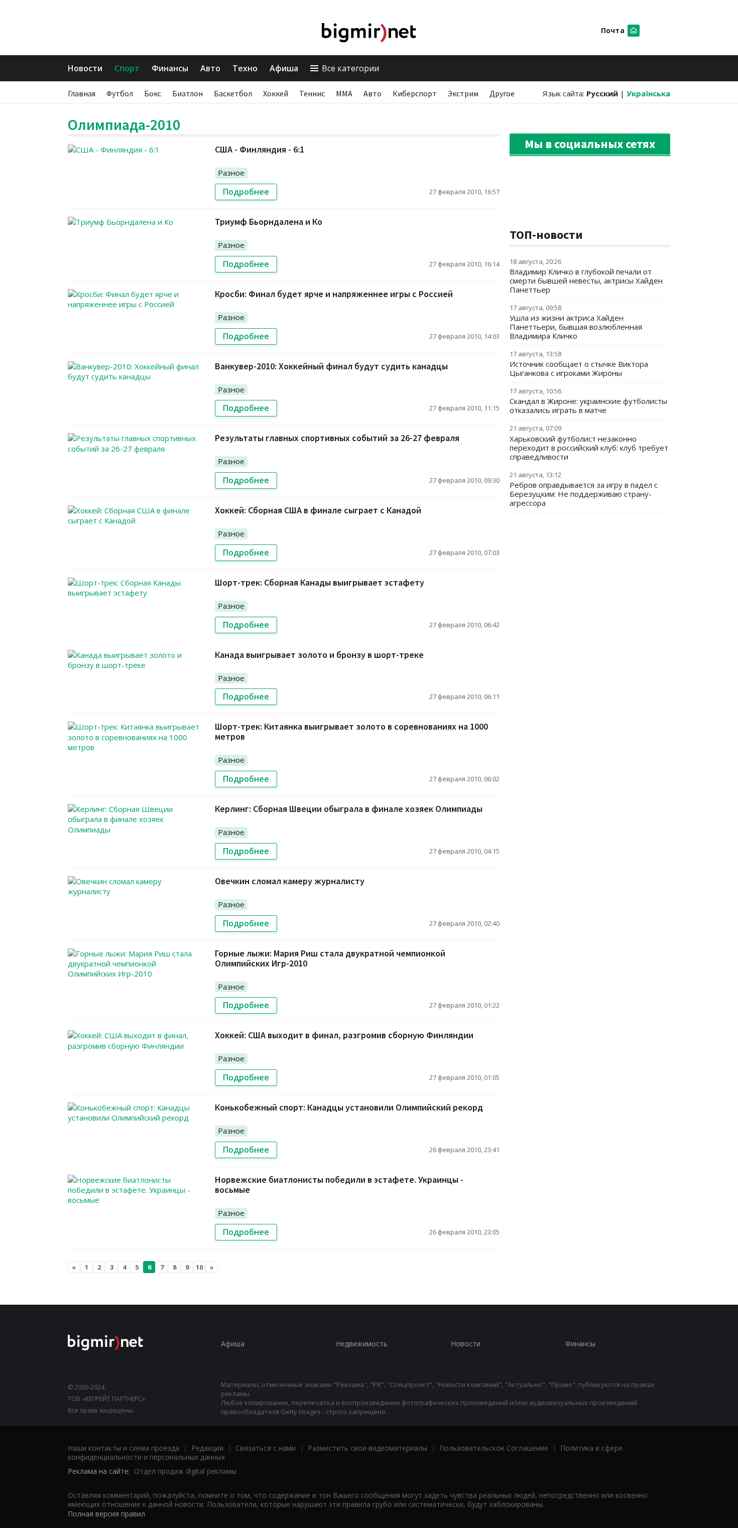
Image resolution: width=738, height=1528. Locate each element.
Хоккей (275, 93)
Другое (502, 93)
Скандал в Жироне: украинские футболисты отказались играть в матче (588, 405)
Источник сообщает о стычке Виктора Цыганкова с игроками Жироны (579, 368)
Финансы (170, 68)
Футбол (119, 93)
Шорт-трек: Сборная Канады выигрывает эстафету (319, 582)
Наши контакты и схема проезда (123, 1448)
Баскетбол (233, 93)
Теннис (312, 93)
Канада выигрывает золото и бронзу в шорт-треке (319, 654)
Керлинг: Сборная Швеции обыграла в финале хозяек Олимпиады (348, 808)
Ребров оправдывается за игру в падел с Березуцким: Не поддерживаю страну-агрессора (584, 494)
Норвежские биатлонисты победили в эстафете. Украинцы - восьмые (339, 1184)
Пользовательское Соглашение (493, 1448)
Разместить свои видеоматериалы (367, 1448)
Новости (85, 68)
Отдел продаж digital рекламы (185, 1471)
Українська (648, 93)
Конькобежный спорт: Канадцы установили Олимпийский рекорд (349, 1107)
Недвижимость (362, 1343)
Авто (210, 68)
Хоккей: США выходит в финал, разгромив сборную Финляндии (344, 1035)
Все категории (350, 68)
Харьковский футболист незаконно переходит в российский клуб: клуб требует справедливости (589, 448)
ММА (344, 93)
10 (199, 1267)
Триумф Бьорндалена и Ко (268, 221)
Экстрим (463, 93)
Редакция (207, 1448)
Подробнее (246, 191)
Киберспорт (415, 93)
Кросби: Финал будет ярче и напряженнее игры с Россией (334, 294)
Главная (81, 93)
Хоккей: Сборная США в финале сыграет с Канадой (318, 510)
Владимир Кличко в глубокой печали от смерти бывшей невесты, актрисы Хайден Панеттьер (586, 280)
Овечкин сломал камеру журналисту (289, 881)
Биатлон (187, 93)
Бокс (152, 93)
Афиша (284, 68)
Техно (245, 68)
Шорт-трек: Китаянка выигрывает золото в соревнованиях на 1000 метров (351, 731)
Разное (231, 173)
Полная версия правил (106, 1513)
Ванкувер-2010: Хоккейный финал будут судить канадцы (331, 366)
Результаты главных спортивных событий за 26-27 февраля (337, 438)
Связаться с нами (265, 1448)
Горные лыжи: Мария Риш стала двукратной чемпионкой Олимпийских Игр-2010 (330, 958)
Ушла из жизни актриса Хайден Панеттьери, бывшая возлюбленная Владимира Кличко (576, 327)
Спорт (127, 68)
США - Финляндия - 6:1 (259, 149)
